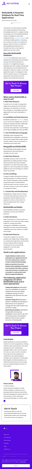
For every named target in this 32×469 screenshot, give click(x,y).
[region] (16, 463)
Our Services (7, 437)
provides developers (20, 38)
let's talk (16, 90)
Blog (5, 446)
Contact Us (7, 449)
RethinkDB (6, 58)
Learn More (23, 462)
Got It (16, 465)
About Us (6, 434)
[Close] (30, 458)
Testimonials (7, 440)
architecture (20, 120)
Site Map (6, 443)
